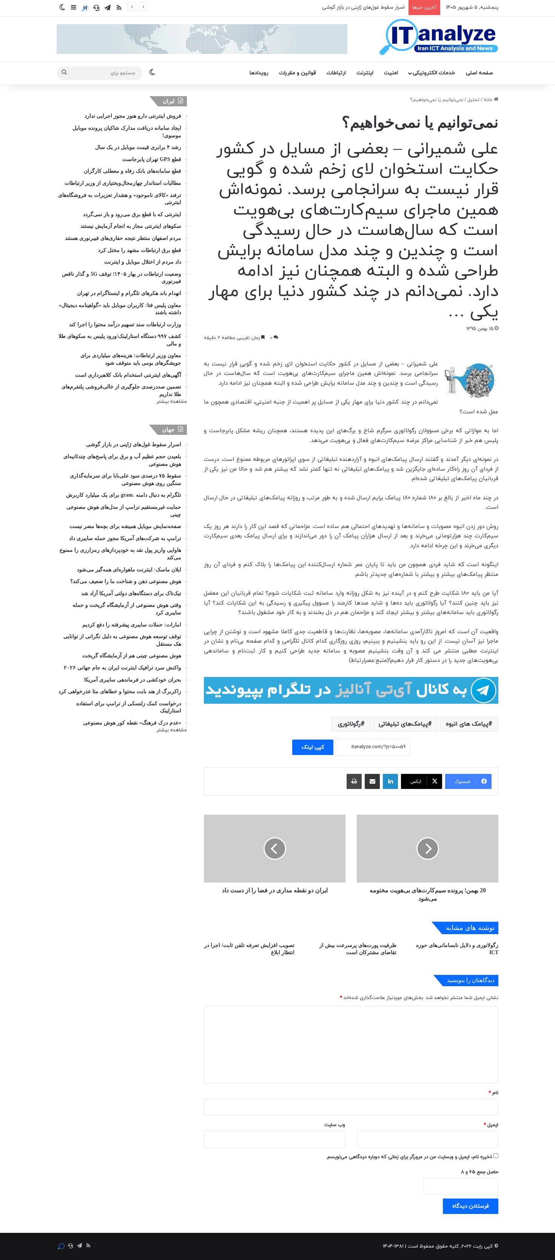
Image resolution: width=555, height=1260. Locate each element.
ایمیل (491, 1125)
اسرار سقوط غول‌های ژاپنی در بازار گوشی (363, 7)
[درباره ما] (85, 8)
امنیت (391, 73)
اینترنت (364, 73)
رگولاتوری (349, 724)
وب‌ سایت (334, 1125)
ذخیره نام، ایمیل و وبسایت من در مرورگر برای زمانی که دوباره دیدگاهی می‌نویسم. (409, 1157)
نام (493, 1093)
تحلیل (473, 100)
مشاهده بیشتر (172, 401)
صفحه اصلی (479, 73)
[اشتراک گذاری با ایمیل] (372, 781)
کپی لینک (313, 747)
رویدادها (259, 73)
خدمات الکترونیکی (434, 73)
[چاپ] (354, 781)
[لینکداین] (390, 781)
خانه (489, 100)
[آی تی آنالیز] (438, 37)
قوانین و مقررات (297, 73)
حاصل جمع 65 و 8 (479, 1172)
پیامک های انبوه (467, 724)
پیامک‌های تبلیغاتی (403, 724)
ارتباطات (336, 73)
